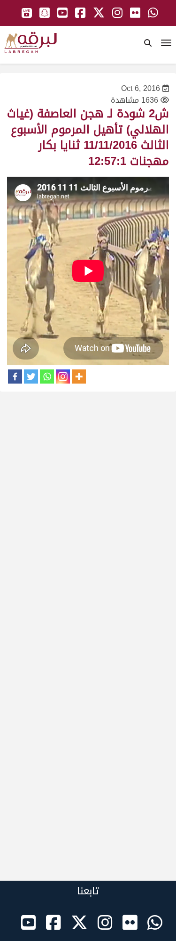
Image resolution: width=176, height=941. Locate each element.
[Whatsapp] (47, 376)
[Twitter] (31, 376)
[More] (79, 376)
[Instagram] (63, 376)
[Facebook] (15, 376)
